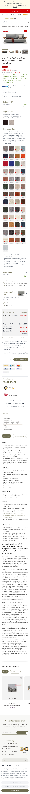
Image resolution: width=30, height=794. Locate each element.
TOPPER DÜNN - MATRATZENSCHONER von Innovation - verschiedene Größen (12, 705)
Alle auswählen (15, 790)
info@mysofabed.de (12, 746)
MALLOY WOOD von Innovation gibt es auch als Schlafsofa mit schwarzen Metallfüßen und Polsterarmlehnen (15, 515)
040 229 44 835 (16, 403)
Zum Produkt (12, 698)
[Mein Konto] (22, 18)
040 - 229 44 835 (12, 744)
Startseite (4, 26)
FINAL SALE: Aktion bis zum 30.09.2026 (15, 10)
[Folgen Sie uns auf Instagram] (4, 382)
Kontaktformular (6, 748)
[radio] (5, 122)
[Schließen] (27, 11)
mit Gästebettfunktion (20, 26)
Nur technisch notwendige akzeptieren (15, 786)
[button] (26, 102)
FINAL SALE (5, 66)
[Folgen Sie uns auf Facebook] (7, 382)
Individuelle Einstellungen (15, 782)
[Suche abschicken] (28, 22)
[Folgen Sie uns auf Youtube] (11, 382)
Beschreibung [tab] (6, 436)
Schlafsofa (11, 26)
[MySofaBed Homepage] (10, 18)
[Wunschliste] (25, 18)
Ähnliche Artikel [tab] (15, 672)
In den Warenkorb (21, 359)
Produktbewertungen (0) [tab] (20, 436)
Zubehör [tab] (5, 672)
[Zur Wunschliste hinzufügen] (21, 678)
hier (7, 521)
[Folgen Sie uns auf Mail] (15, 382)
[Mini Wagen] (27, 18)
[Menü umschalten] (3, 18)
